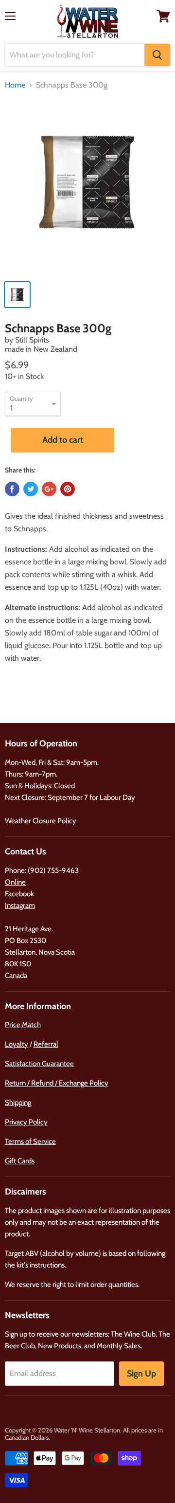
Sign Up (141, 1373)
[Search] (157, 55)
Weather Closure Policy (40, 820)
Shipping (18, 1102)
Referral (46, 1044)
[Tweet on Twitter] (30, 489)
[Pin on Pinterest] (67, 489)
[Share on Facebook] (12, 489)
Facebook (19, 893)
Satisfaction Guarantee (39, 1063)
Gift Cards (20, 1161)
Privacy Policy (26, 1122)
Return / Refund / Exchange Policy (56, 1083)
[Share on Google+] (49, 489)
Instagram (20, 905)
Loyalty (16, 1044)
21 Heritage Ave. (29, 928)
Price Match (23, 1024)
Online (15, 882)
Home (15, 85)
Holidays (37, 785)
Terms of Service (30, 1141)
